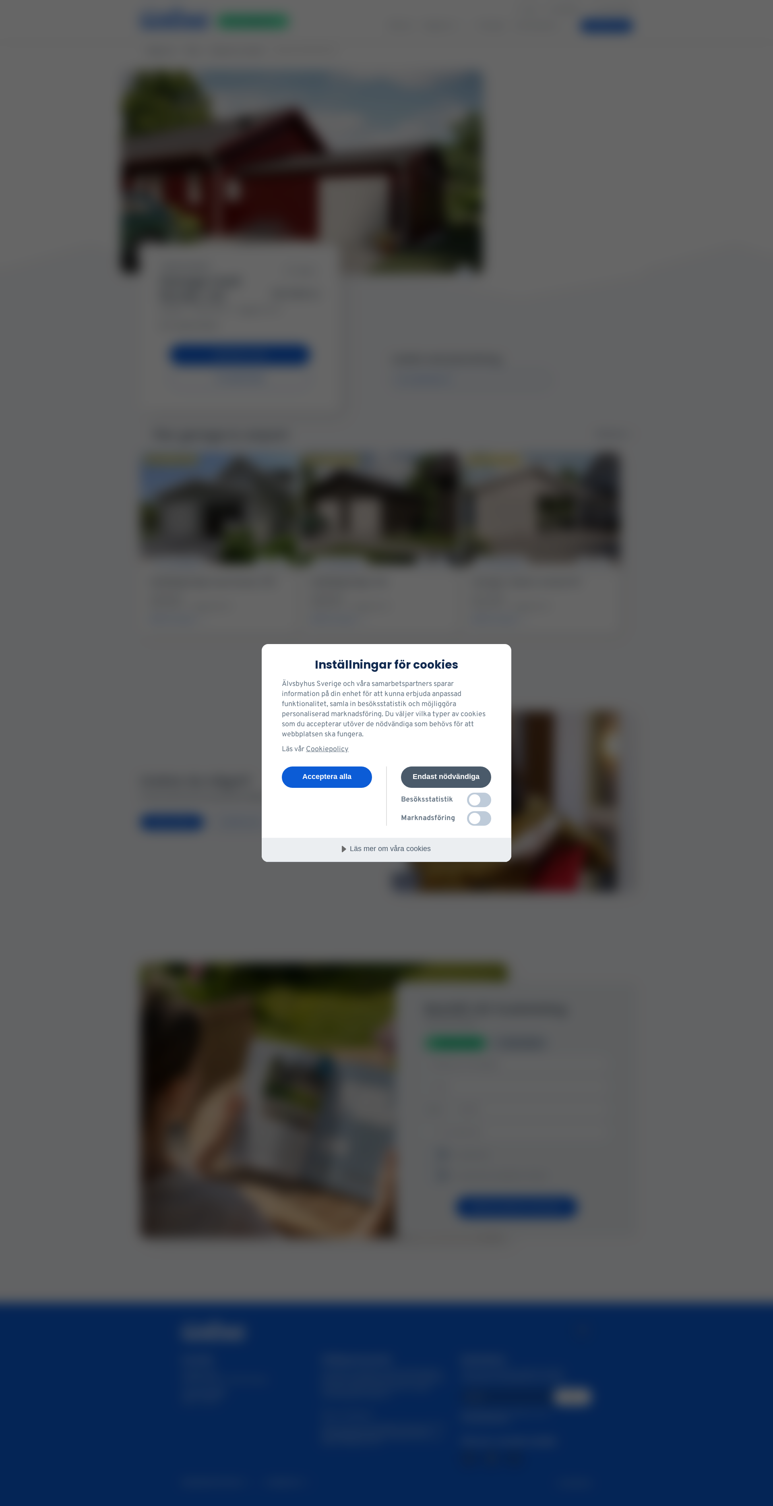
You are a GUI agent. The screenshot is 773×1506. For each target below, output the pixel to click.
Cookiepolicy (327, 749)
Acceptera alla (326, 777)
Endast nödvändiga (446, 777)
